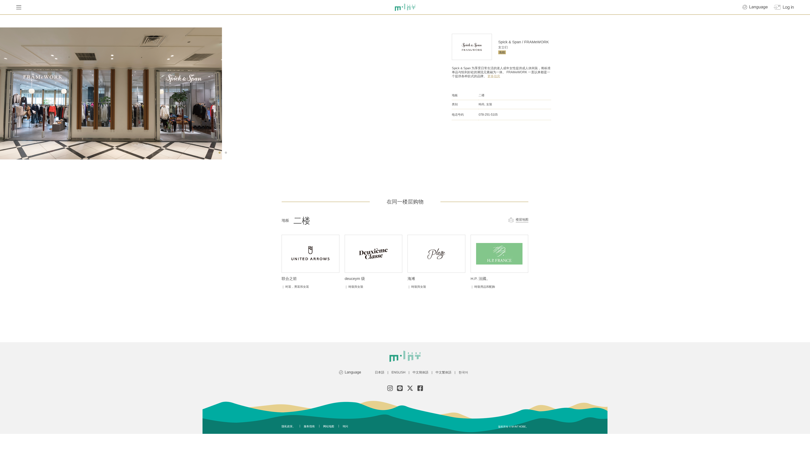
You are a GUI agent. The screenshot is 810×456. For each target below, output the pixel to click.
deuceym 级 (355, 279)
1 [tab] (219, 153)
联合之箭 (289, 279)
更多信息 (493, 76)
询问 (345, 426)
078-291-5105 (488, 114)
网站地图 (328, 426)
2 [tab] (226, 153)
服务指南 (309, 426)
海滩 (411, 279)
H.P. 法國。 (480, 279)
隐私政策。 (288, 426)
